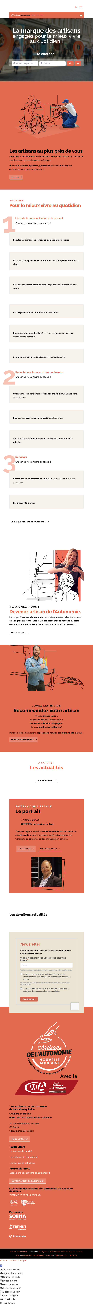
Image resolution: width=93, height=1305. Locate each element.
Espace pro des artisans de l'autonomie (29, 1173)
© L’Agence (43, 1252)
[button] (1, 1265)
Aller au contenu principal (13, 1260)
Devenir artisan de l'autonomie (27, 1181)
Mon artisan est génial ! (22, 739)
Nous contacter (20, 1139)
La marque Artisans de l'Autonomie (28, 522)
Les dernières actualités (22, 1163)
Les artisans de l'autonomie (23, 1157)
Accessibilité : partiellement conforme (37, 1255)
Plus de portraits (48, 848)
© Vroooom (55, 1252)
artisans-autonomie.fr (18, 1252)
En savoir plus (18, 632)
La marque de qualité (20, 1151)
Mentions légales (68, 1252)
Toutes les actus (45, 781)
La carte (15, 177)
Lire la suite (25, 848)
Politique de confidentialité (66, 1255)
